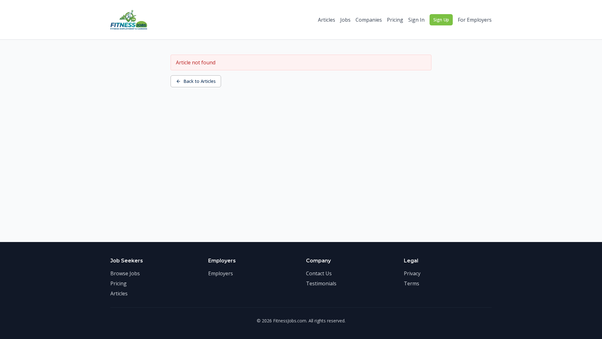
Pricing (395, 19)
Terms (411, 283)
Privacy (412, 273)
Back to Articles (199, 81)
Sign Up (441, 20)
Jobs (345, 19)
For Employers (475, 19)
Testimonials (321, 283)
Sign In (416, 19)
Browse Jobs (125, 273)
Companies (369, 19)
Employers (220, 273)
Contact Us (319, 273)
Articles (326, 19)
